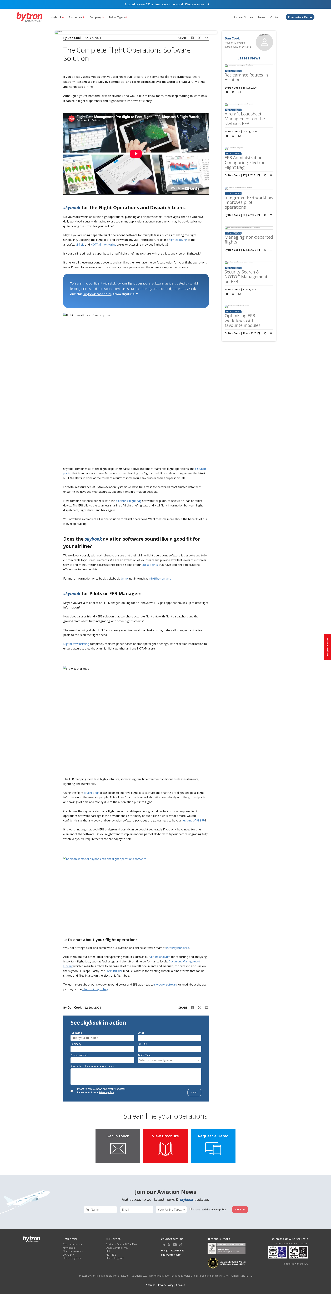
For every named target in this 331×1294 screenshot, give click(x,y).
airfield (80, 244)
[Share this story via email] (206, 37)
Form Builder (114, 971)
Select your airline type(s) (155, 1060)
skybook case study (97, 294)
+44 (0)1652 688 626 (172, 1250)
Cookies (180, 1285)
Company (95, 17)
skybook (56, 17)
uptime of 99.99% (194, 820)
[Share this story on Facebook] (192, 37)
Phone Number (79, 1055)
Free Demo (300, 17)
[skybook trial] (137, 893)
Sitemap (150, 1285)
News (261, 17)
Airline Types (117, 17)
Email (141, 1032)
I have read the (209, 1209)
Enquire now (327, 647)
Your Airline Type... (170, 1209)
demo (124, 578)
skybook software (166, 984)
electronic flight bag (129, 501)
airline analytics (160, 957)
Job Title (142, 1044)
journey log (91, 793)
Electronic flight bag (95, 989)
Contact (275, 17)
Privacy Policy (165, 1285)
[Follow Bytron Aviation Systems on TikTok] (181, 1245)
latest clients (150, 565)
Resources (76, 17)
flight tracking (178, 240)
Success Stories (243, 17)
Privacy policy (106, 1092)
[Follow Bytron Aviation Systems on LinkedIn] (163, 1245)
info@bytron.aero (160, 578)
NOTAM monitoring (103, 244)
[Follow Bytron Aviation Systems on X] (169, 1245)
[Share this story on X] (199, 37)
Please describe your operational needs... (93, 1066)
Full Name (76, 1032)
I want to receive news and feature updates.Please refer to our (101, 1090)
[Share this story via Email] (239, 92)
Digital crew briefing (76, 644)
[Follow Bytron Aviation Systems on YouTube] (175, 1245)
